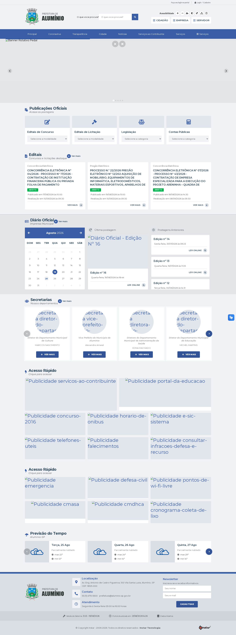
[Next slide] (226, 71)
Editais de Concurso (40, 132)
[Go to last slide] (10, 71)
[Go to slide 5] (122, 100)
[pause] (122, 44)
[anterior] (29, 233)
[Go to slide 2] (115, 100)
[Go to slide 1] (113, 100)
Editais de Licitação (87, 132)
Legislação (129, 132)
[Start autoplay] (115, 44)
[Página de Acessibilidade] (206, 13)
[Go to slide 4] (120, 100)
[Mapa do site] (202, 13)
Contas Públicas (179, 132)
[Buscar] (135, 17)
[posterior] (81, 233)
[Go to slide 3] (118, 100)
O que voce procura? (88, 17)
